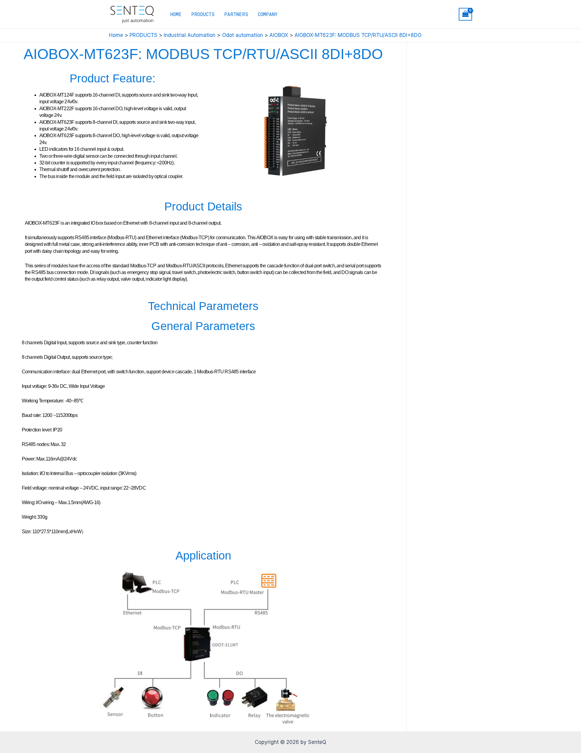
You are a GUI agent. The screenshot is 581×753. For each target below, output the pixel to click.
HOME (176, 14)
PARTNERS (236, 14)
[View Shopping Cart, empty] (465, 14)
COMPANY (267, 14)
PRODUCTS (203, 14)
